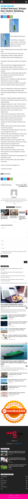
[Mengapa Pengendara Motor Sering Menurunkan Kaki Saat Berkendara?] (4, 453)
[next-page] (14, 221)
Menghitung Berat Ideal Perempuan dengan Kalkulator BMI (16, 393)
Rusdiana (5, 13)
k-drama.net (17, 495)
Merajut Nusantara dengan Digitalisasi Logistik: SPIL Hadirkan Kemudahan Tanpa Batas (12, 280)
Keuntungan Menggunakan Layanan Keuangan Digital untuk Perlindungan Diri (12, 273)
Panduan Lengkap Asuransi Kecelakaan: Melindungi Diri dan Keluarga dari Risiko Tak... (17, 336)
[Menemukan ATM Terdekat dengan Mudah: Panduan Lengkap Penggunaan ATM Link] (23, 212)
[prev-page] (13, 221)
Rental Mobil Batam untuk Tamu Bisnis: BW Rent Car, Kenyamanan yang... (17, 380)
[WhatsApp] (11, 16)
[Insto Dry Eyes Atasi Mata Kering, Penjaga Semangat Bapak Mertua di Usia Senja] (5, 212)
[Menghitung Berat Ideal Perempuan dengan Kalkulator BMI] (4, 394)
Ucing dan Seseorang (6, 185)
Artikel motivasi (7, 4)
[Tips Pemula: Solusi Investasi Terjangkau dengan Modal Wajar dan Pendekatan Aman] (4, 323)
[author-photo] (14, 192)
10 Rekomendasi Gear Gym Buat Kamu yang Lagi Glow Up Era (17, 386)
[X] (5, 16)
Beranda (2, 4)
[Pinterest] (8, 16)
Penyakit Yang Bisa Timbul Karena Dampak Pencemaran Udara (14, 217)
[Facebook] (2, 16)
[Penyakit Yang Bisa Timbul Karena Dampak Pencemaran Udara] (14, 212)
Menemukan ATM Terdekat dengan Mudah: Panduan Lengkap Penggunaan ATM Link (23, 218)
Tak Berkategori (10, 6)
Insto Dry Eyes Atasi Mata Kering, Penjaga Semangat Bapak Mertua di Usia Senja (4, 217)
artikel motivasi (7, 173)
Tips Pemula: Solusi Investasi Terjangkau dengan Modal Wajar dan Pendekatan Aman (17, 323)
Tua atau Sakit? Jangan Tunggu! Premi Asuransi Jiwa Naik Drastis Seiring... (17, 329)
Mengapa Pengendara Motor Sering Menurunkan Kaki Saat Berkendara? (12, 269)
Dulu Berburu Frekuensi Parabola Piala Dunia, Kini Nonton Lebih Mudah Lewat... (17, 466)
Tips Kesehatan (4, 486)
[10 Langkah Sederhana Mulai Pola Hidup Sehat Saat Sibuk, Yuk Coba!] (4, 375)
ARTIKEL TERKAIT (10, 207)
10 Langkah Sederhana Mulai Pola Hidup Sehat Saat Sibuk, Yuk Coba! (14, 283)
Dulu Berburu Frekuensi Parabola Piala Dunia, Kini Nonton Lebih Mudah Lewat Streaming (13, 276)
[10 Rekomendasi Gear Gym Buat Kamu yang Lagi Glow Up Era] (4, 388)
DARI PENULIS (18, 207)
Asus (2, 488)
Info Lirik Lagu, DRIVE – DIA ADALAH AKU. (21, 185)
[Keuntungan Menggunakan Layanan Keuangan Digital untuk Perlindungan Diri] (14, 294)
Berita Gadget (3, 482)
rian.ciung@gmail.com (17, 443)
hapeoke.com (11, 495)
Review (2, 478)
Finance (2, 484)
